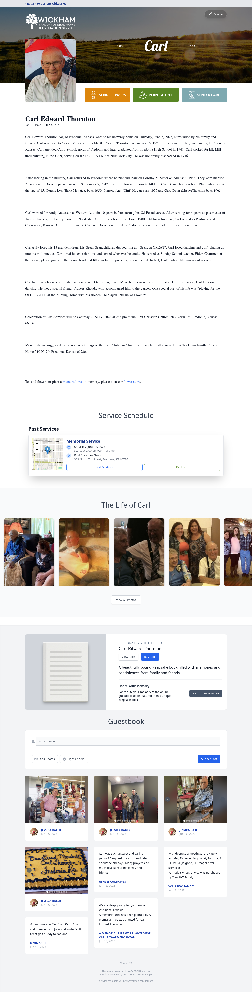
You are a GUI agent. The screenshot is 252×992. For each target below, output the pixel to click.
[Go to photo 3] (59, 821)
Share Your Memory (206, 693)
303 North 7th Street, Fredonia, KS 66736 (101, 459)
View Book (128, 657)
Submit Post (209, 759)
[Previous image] (29, 799)
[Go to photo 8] (64, 892)
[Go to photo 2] (57, 821)
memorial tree (73, 381)
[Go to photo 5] (57, 892)
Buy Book (150, 657)
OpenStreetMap (130, 981)
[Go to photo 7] (61, 892)
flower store (132, 381)
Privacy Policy (114, 974)
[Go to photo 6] (59, 892)
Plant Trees (182, 467)
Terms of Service (137, 974)
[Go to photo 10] (136, 821)
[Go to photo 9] (66, 892)
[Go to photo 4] (54, 892)
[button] (47, 450)
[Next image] (84, 799)
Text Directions (104, 467)
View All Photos (126, 600)
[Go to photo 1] (55, 821)
